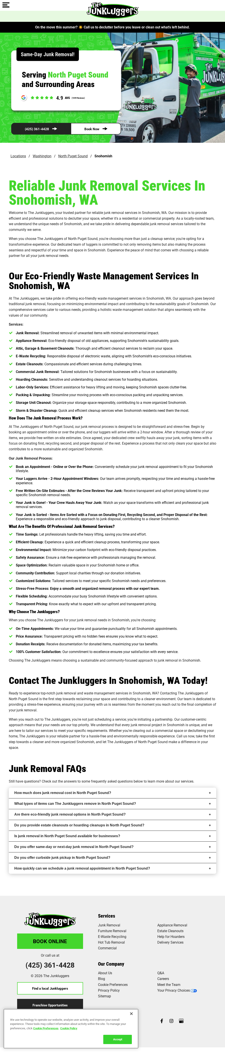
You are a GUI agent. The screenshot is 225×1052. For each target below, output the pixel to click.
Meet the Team (168, 984)
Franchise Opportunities (50, 1005)
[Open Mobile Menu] (6, 5)
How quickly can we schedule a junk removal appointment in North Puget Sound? (82, 868)
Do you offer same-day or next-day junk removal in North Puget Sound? (74, 847)
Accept (117, 1039)
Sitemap (104, 996)
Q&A (160, 973)
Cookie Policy (68, 1028)
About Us (105, 973)
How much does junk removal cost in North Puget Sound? (62, 793)
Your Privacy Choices (173, 990)
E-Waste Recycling (112, 936)
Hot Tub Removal (111, 942)
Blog (101, 978)
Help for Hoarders (171, 936)
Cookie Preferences (45, 1028)
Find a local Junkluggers (50, 988)
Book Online (50, 941)
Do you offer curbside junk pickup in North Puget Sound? (62, 857)
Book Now (91, 129)
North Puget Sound (73, 156)
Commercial (107, 948)
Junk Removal (109, 925)
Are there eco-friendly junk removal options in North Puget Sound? (70, 814)
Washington (42, 156)
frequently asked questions (112, 781)
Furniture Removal (112, 931)
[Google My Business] (181, 1021)
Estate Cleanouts (170, 931)
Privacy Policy (109, 990)
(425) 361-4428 (37, 129)
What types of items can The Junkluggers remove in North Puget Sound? (75, 803)
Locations (18, 156)
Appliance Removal (172, 925)
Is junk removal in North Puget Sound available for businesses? (67, 836)
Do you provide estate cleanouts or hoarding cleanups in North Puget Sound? (79, 825)
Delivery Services (170, 942)
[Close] (131, 1014)
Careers (163, 978)
